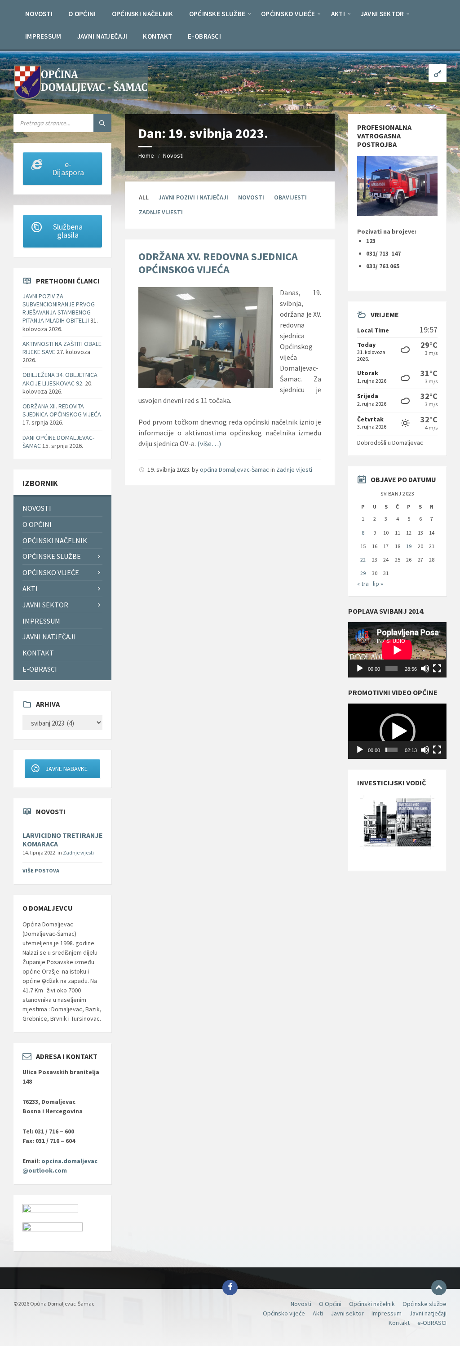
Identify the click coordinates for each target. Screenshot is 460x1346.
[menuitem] (39, 13)
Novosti (173, 155)
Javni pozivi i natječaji (193, 197)
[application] (397, 649)
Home (146, 155)
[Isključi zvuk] (424, 668)
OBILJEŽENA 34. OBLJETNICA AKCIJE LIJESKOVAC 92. (59, 379)
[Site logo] (80, 96)
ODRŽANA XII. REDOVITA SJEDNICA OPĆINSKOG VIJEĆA (61, 410)
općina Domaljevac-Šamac (234, 469)
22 (363, 559)
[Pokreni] (359, 668)
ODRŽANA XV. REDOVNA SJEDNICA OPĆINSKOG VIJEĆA (218, 262)
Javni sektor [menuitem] (45, 604)
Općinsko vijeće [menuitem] (50, 572)
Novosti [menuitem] (36, 508)
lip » (378, 584)
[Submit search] (102, 123)
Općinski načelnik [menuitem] (54, 540)
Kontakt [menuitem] (38, 652)
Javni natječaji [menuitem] (49, 636)
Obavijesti (290, 197)
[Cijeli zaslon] (437, 668)
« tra (363, 584)
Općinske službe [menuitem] (51, 556)
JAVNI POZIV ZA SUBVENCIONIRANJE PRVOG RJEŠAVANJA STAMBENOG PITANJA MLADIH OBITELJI (58, 308)
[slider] (391, 750)
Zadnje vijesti (161, 212)
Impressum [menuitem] (41, 620)
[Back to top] (439, 1287)
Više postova (40, 870)
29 (363, 573)
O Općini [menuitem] (37, 524)
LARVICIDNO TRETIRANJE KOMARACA (62, 839)
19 (408, 546)
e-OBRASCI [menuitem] (39, 668)
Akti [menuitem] (30, 588)
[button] (398, 731)
